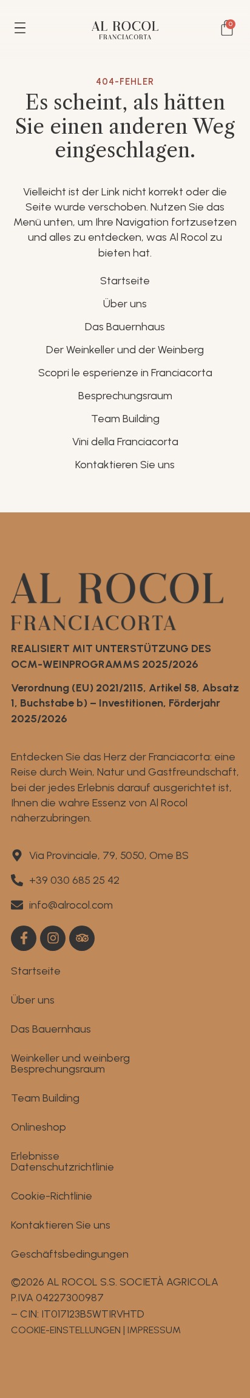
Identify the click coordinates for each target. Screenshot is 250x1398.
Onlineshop (38, 1127)
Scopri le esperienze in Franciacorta (125, 372)
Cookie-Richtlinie (51, 1196)
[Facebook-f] (23, 938)
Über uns (125, 303)
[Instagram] (53, 938)
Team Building (125, 418)
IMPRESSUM (154, 1330)
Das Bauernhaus (125, 326)
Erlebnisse (35, 1156)
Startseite (125, 280)
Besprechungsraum (125, 395)
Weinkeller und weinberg (70, 1058)
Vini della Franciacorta (125, 441)
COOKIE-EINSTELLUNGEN (66, 1330)
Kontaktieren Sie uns (125, 464)
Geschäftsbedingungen (70, 1254)
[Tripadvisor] (82, 938)
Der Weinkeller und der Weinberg (125, 349)
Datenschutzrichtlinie (62, 1166)
